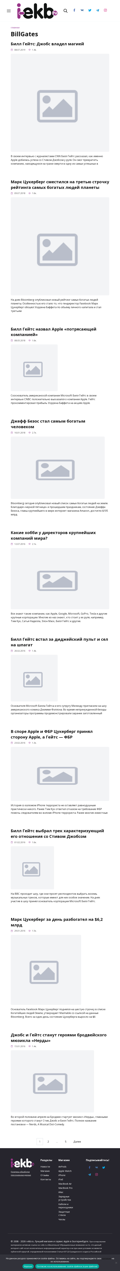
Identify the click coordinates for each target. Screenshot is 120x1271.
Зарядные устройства (64, 1198)
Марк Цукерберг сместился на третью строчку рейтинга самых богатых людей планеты (60, 184)
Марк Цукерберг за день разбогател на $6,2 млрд (57, 922)
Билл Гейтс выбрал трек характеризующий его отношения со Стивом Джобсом (57, 833)
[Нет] (116, 1262)
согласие (106, 1258)
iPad (60, 1179)
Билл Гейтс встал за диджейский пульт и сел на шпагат (59, 642)
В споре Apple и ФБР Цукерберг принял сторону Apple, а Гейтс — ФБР (52, 734)
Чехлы (61, 1219)
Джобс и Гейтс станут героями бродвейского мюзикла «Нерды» (59, 1037)
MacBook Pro (65, 1187)
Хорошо (28, 1266)
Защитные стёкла (64, 1213)
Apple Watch (65, 1170)
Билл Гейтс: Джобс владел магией (47, 44)
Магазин (45, 1170)
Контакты (45, 1179)
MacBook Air (65, 1183)
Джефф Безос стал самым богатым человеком (48, 423)
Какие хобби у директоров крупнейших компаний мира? (53, 535)
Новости (45, 1166)
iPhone (61, 1175)
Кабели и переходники (65, 1206)
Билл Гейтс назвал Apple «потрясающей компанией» (53, 331)
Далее (77, 1141)
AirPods (62, 1166)
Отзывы (44, 1175)
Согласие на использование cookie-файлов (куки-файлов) (67, 1266)
